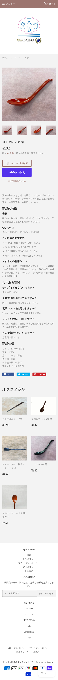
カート (52, 4)
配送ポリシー (29, 567)
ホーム (5, 58)
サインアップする (46, 593)
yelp (29, 626)
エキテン (29, 637)
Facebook (29, 614)
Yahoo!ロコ (29, 632)
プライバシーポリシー (29, 563)
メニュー (10, 4)
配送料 (10, 153)
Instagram (29, 609)
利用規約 (29, 571)
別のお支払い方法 (17, 181)
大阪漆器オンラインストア (21, 662)
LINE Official (29, 620)
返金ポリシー (29, 559)
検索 (29, 555)
